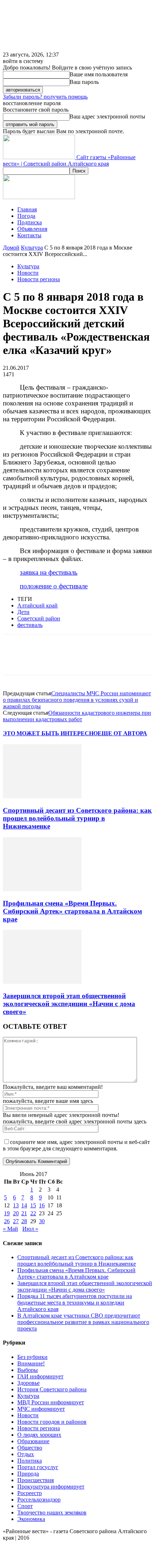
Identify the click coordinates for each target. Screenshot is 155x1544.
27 (16, 1221)
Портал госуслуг (37, 1467)
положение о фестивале (54, 586)
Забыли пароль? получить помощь (45, 97)
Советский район (38, 618)
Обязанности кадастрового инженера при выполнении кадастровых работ (77, 716)
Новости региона (38, 279)
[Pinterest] (67, 659)
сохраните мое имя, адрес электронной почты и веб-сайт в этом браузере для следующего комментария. (76, 1145)
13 (16, 1205)
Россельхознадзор (39, 1499)
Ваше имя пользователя (99, 74)
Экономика (31, 1519)
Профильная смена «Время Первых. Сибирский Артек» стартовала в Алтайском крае (72, 911)
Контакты (29, 235)
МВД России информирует (50, 1402)
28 (24, 1221)
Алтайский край (37, 605)
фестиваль (30, 625)
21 (24, 1213)
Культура (32, 247)
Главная (27, 209)
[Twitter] (41, 659)
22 (33, 1213)
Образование (33, 1441)
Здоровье (28, 1383)
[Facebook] (15, 659)
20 (16, 1213)
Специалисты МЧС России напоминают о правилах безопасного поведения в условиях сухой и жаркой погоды (77, 699)
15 (33, 1205)
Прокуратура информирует (50, 1487)
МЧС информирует (41, 1409)
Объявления (32, 229)
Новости (28, 273)
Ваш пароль (84, 82)
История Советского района (52, 1389)
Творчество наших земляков (52, 1512)
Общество (29, 1448)
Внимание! (31, 1363)
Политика (29, 1461)
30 (42, 1221)
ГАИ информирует (40, 1376)
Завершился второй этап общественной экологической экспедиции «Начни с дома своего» (69, 1003)
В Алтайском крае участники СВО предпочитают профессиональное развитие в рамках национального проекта (83, 1322)
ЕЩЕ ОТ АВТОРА (122, 733)
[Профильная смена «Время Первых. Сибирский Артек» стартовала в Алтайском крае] (42, 889)
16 (42, 1205)
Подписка (29, 222)
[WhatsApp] (93, 659)
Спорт (25, 1506)
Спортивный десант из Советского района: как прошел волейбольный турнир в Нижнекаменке (77, 818)
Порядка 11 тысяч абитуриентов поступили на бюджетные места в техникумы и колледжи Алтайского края (74, 1302)
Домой (11, 247)
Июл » (30, 1229)
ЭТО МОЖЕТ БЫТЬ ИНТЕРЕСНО (50, 733)
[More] (119, 659)
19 (7, 1213)
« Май (10, 1229)
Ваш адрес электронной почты (107, 116)
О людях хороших (39, 1435)
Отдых (25, 1454)
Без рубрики (32, 1357)
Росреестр (29, 1493)
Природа (28, 1474)
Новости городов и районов (52, 1422)
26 (7, 1221)
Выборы (27, 1370)
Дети (23, 612)
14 (24, 1205)
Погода (26, 216)
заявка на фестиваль (49, 572)
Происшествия (35, 1480)
